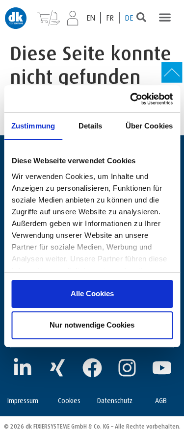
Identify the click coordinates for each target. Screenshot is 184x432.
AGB (161, 399)
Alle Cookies (92, 293)
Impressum (22, 399)
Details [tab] (91, 126)
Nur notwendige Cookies (92, 325)
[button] (164, 16)
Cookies (69, 399)
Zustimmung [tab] (33, 126)
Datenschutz (114, 399)
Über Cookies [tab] (149, 126)
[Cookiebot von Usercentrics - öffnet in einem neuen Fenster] (131, 99)
